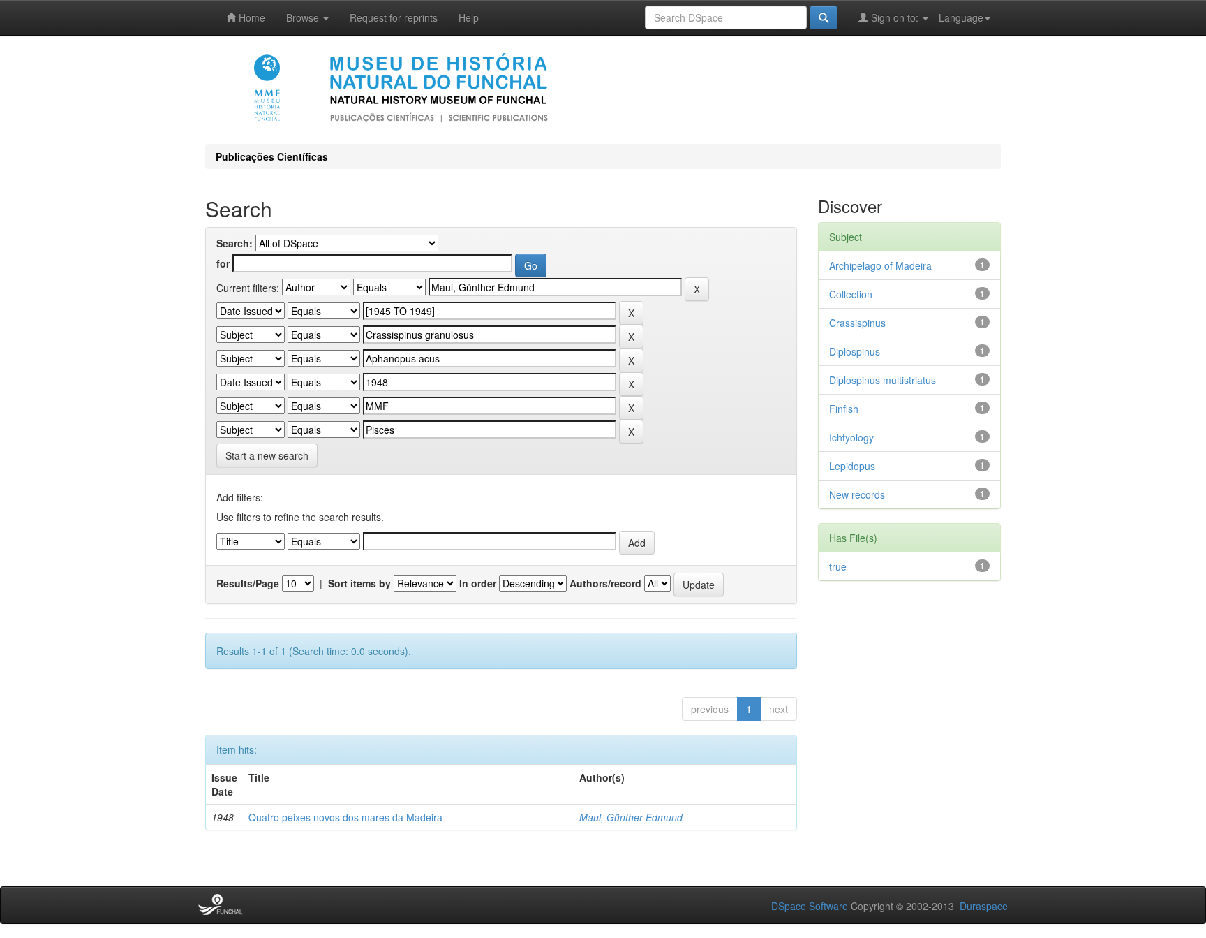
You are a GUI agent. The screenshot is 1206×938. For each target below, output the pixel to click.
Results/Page (247, 583)
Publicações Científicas (272, 156)
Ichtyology (851, 437)
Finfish (843, 409)
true (838, 566)
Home (250, 17)
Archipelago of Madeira (880, 265)
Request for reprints (394, 17)
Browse (304, 17)
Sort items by (359, 583)
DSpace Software (809, 906)
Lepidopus (852, 466)
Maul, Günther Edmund (631, 817)
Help (469, 17)
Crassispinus (857, 323)
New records (857, 494)
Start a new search (266, 455)
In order (477, 583)
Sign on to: (894, 17)
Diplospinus (854, 351)
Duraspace (984, 906)
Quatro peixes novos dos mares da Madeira (345, 817)
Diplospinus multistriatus (882, 380)
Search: (234, 243)
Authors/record (605, 583)
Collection (850, 294)
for (223, 263)
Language (961, 17)
